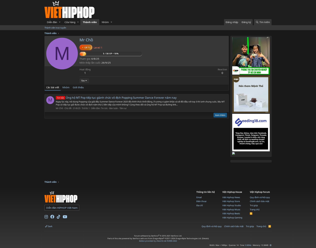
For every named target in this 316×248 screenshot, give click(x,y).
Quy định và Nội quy (260, 197)
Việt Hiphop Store (231, 201)
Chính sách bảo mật (259, 201)
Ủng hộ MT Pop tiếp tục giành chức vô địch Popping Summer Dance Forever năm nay (117, 97)
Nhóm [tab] (65, 87)
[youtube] (65, 217)
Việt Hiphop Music (231, 209)
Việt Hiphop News (231, 197)
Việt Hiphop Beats (231, 213)
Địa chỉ (199, 205)
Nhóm (105, 22)
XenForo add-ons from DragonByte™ (149, 238)
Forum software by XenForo (158, 235)
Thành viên (90, 22)
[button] (59, 22)
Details (205, 238)
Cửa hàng (70, 22)
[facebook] (52, 217)
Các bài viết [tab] (52, 87)
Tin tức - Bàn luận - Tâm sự (114, 108)
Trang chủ (255, 209)
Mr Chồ (59, 108)
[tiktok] (58, 217)
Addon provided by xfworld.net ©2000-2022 (158, 241)
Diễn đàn (52, 22)
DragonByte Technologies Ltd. (188, 238)
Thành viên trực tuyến (55, 27)
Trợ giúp (254, 205)
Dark (49, 226)
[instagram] (46, 217)
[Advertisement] (104, 169)
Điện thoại (201, 201)
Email (199, 197)
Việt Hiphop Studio (231, 205)
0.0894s (248, 245)
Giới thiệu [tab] (78, 87)
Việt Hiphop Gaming (232, 217)
